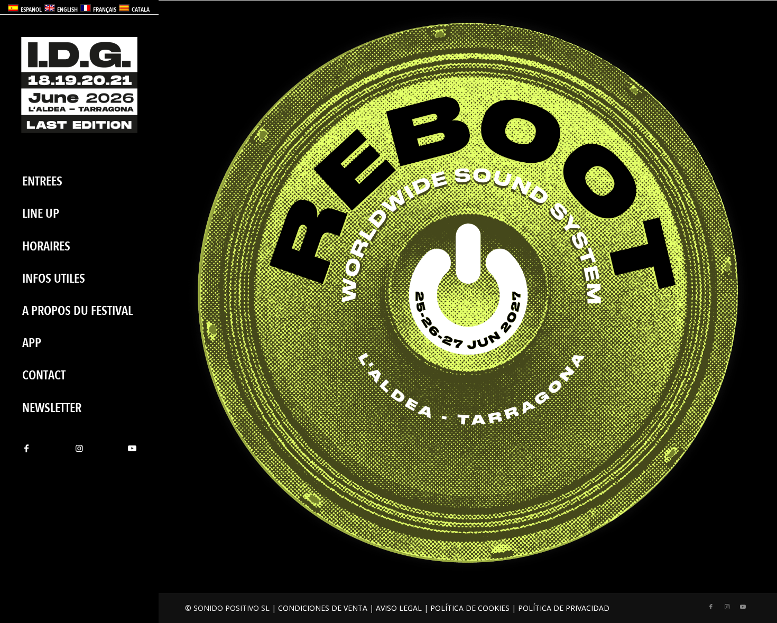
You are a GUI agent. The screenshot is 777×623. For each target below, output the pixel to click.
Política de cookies (470, 608)
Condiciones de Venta (322, 608)
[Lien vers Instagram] (79, 448)
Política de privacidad (563, 608)
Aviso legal (399, 608)
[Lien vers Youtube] (132, 448)
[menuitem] (79, 181)
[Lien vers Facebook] (26, 448)
